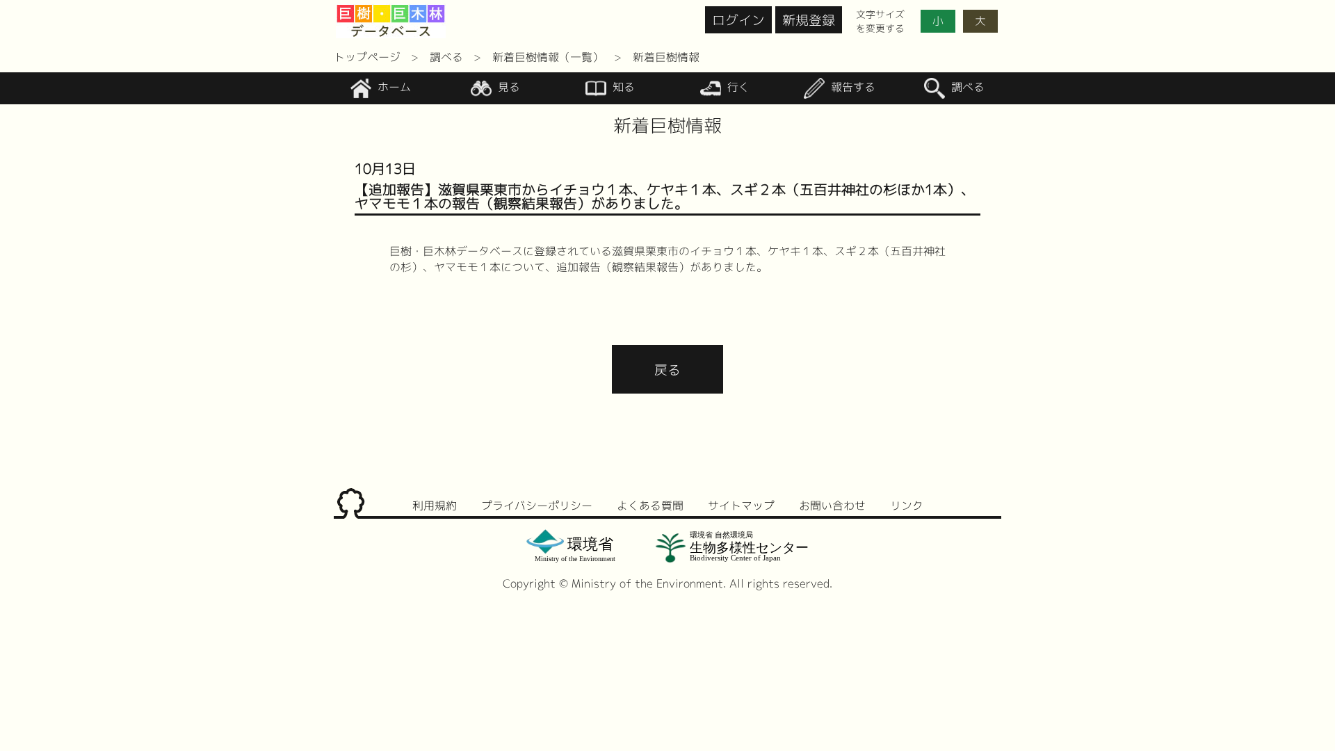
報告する (851, 87)
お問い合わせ (832, 505)
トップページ (367, 57)
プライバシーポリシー (536, 505)
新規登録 (808, 19)
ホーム (392, 87)
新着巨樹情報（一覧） (548, 57)
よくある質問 (650, 505)
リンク (906, 505)
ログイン (738, 19)
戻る (667, 369)
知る (622, 87)
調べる (446, 57)
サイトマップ (741, 505)
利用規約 (434, 505)
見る (507, 87)
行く (737, 87)
